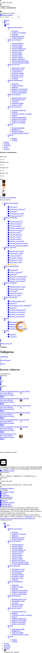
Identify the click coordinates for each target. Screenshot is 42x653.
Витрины (15, 34)
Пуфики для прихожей (19, 91)
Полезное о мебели (7, 502)
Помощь (6, 648)
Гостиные (15, 31)
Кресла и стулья (17, 105)
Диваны (10, 135)
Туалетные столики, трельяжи (22, 114)
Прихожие (15, 84)
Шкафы (10, 124)
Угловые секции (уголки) (20, 133)
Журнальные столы (18, 36)
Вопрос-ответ (6, 504)
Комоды (14, 115)
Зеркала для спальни (18, 122)
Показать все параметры (8, 197)
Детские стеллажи (18, 50)
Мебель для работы (14, 94)
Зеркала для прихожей (19, 92)
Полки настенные (18, 38)
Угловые (14, 140)
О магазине (5, 495)
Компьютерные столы (19, 98)
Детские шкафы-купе (19, 48)
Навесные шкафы (17, 131)
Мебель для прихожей (15, 80)
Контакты (7, 145)
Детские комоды (17, 54)
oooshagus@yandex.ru (7, 488)
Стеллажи (15, 101)
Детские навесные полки (20, 61)
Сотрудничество (7, 497)
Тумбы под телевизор (19, 32)
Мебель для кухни (14, 64)
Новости (4, 501)
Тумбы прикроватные (19, 117)
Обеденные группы (18, 68)
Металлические (5, 360)
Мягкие (2, 363)
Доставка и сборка (7, 492)
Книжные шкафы (17, 103)
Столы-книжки (17, 71)
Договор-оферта (7, 506)
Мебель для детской (14, 40)
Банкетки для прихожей (20, 89)
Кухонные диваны (18, 73)
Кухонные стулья (17, 77)
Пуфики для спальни (19, 121)
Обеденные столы (18, 70)
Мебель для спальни (14, 107)
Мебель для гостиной (15, 27)
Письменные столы (18, 99)
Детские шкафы (17, 47)
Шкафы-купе (16, 129)
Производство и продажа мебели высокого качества (17, 518)
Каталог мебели (7, 15)
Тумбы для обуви (17, 85)
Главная (6, 20)
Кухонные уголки (18, 75)
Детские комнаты (17, 43)
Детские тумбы (17, 55)
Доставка (7, 144)
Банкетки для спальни (19, 119)
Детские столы (17, 52)
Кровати (14, 112)
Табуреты (15, 78)
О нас (6, 147)
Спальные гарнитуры (19, 110)
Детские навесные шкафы (20, 62)
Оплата (6, 142)
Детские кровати (17, 45)
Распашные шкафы (18, 128)
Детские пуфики (17, 57)
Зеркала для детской (18, 59)
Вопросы (7, 149)
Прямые (14, 138)
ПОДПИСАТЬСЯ (8, 471)
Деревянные (4, 356)
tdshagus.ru (29, 516)
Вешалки (15, 87)
